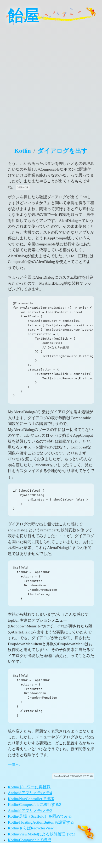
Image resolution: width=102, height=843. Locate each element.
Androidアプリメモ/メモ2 (30, 810)
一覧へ (14, 764)
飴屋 (23, 15)
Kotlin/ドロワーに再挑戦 (29, 787)
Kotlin (22, 151)
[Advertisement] (51, 82)
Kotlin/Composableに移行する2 (34, 804)
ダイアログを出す (63, 151)
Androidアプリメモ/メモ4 (30, 793)
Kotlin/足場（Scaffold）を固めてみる (40, 816)
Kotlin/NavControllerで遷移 (31, 799)
